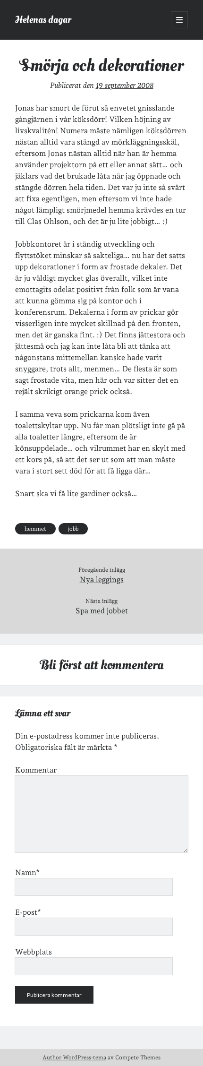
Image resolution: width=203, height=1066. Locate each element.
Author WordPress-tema (74, 1057)
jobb (73, 528)
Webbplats (33, 951)
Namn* (27, 872)
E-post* (28, 912)
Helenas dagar (43, 19)
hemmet (35, 528)
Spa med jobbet (102, 610)
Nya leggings (102, 579)
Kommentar (36, 769)
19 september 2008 (124, 85)
